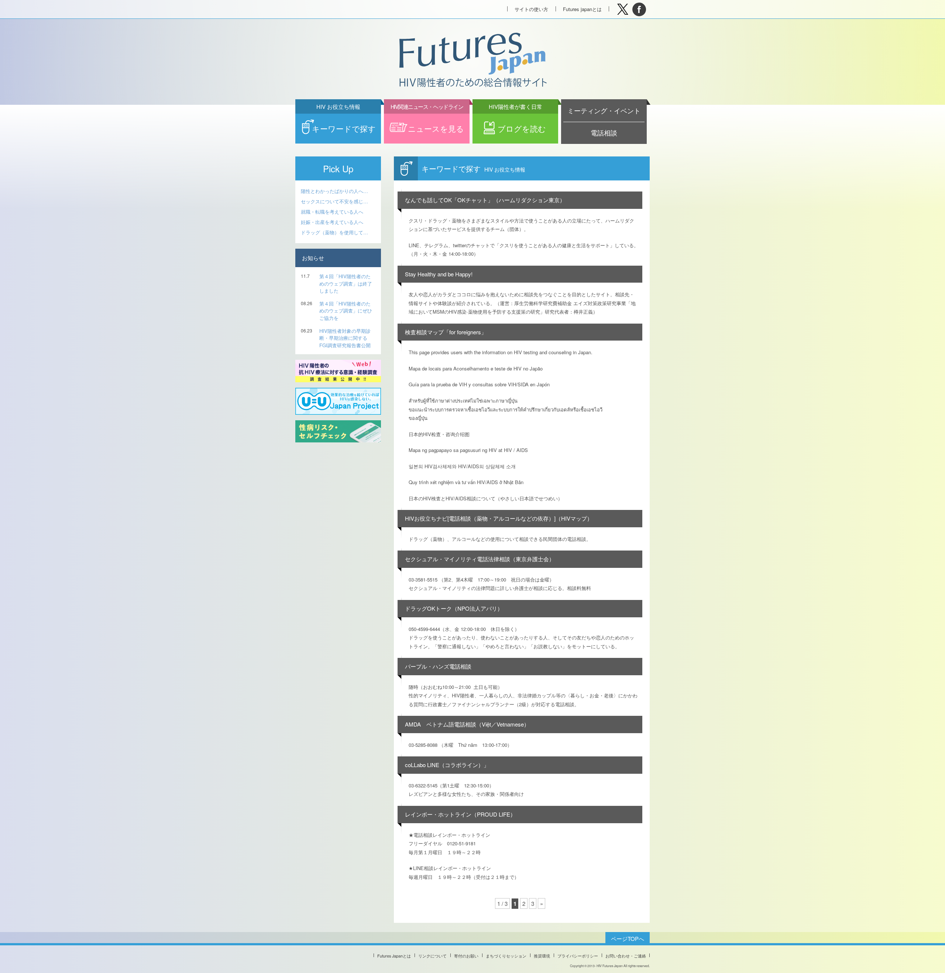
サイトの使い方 (531, 9)
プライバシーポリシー (577, 956)
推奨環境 (542, 956)
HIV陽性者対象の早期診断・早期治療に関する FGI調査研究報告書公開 (345, 338)
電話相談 (604, 132)
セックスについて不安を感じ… (334, 201)
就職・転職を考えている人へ (332, 211)
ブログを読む (517, 124)
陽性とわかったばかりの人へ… (334, 190)
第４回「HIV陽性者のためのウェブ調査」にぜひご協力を (345, 310)
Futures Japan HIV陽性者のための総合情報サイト (472, 60)
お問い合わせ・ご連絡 (625, 956)
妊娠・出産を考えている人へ (332, 221)
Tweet (622, 9)
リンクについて (432, 956)
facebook (639, 9)
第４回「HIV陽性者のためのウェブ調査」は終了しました (345, 283)
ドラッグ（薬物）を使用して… (334, 232)
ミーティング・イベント (603, 110)
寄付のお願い (466, 956)
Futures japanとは (582, 9)
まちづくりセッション (506, 956)
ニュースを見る (427, 124)
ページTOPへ (627, 938)
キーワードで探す (344, 124)
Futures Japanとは (394, 956)
